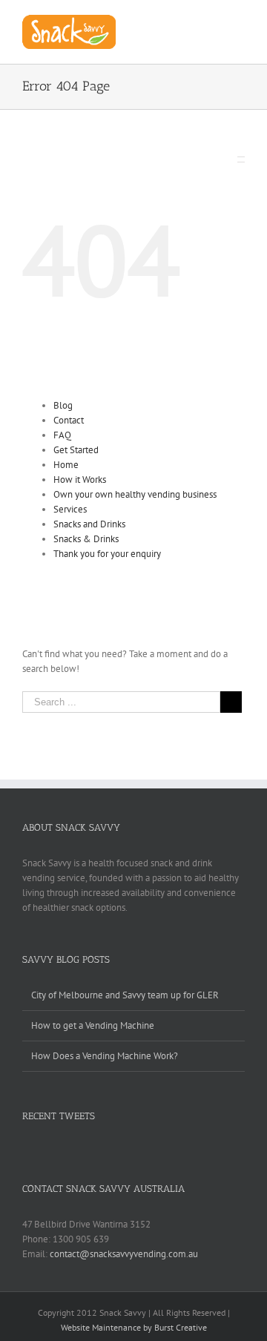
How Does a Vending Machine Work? (104, 1056)
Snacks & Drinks (86, 539)
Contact (68, 420)
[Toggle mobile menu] (239, 22)
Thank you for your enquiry (107, 553)
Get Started (76, 450)
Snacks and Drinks (89, 524)
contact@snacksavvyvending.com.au (124, 1254)
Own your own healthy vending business (135, 494)
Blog (63, 405)
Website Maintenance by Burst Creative (134, 1327)
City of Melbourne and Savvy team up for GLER (125, 995)
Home (66, 464)
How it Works (79, 479)
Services (70, 509)
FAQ (62, 435)
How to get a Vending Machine (92, 1025)
